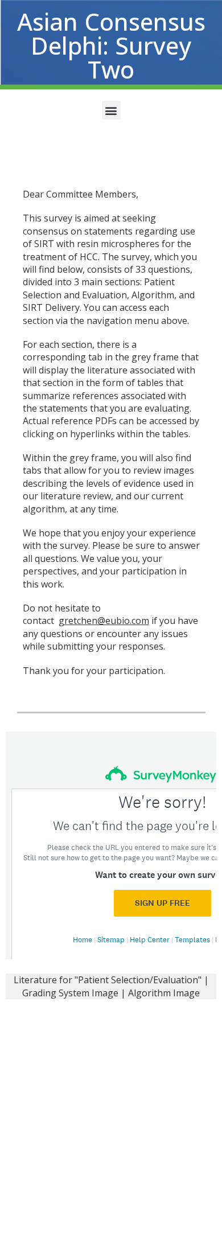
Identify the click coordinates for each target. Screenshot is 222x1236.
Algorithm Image (164, 993)
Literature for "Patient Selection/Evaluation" (108, 980)
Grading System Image (70, 993)
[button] (111, 110)
